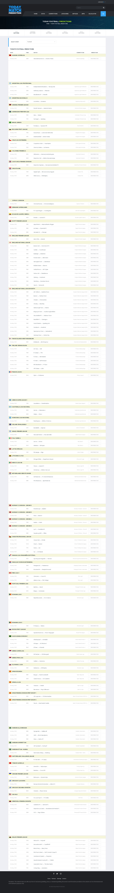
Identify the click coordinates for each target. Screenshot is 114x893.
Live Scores (64, 13)
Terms (49, 878)
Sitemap (59, 878)
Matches (16, 32)
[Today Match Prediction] (15, 9)
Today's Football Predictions (59, 23)
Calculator (92, 13)
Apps (83, 13)
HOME (35, 13)
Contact (64, 878)
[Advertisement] (57, 71)
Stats (43, 13)
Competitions (53, 13)
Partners (54, 878)
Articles (75, 13)
